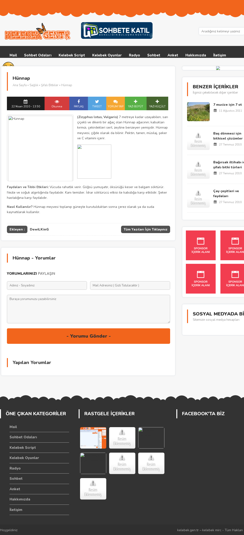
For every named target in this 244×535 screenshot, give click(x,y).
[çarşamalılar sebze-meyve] (151, 463)
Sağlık (34, 85)
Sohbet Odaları (37, 55)
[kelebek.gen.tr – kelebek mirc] (38, 31)
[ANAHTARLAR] (122, 438)
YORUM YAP (115, 106)
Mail (13, 55)
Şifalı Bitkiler (49, 85)
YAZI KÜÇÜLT (157, 106)
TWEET (97, 106)
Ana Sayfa (20, 85)
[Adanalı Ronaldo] (151, 438)
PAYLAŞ (79, 106)
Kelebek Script (72, 55)
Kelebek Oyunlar (107, 55)
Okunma (56, 106)
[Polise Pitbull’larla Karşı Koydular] (93, 489)
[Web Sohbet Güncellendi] (93, 438)
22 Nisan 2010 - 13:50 (25, 106)
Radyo (134, 55)
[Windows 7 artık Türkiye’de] (93, 463)
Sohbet (153, 55)
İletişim (219, 55)
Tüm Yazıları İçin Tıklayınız (146, 229)
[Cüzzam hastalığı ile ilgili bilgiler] (122, 463)
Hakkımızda (195, 55)
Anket (173, 55)
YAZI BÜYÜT (135, 106)
